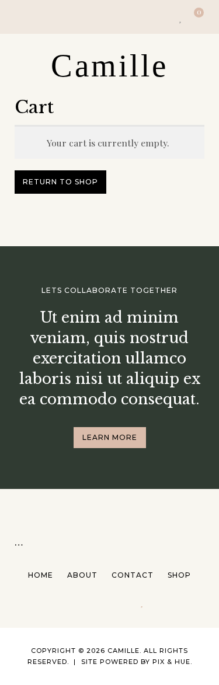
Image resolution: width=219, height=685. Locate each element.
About (82, 575)
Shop (179, 575)
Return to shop (60, 181)
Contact (133, 575)
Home (40, 575)
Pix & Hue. (172, 662)
